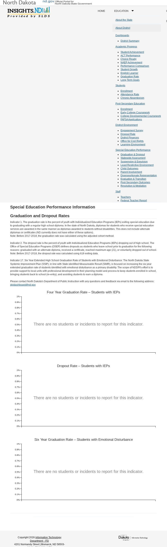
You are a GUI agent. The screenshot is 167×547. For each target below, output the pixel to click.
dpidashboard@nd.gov (23, 284)
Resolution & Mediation (133, 185)
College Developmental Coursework (141, 116)
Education (125, 12)
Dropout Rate (128, 134)
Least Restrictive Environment (137, 165)
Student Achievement (132, 52)
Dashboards (122, 35)
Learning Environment (133, 144)
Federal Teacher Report (134, 200)
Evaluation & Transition (133, 179)
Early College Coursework (135, 112)
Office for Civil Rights (132, 141)
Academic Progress (126, 46)
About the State (123, 20)
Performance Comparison (135, 66)
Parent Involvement (131, 172)
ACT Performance (130, 55)
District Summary (130, 40)
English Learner (129, 73)
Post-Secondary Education (130, 103)
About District (122, 27)
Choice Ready (128, 59)
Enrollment (127, 91)
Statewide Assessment (133, 158)
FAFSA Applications (131, 119)
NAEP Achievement (131, 62)
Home (101, 11)
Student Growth (129, 69)
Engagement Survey (132, 130)
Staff (117, 191)
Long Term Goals (130, 80)
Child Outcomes (129, 168)
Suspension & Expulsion (134, 161)
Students (120, 85)
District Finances (130, 137)
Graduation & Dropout (133, 154)
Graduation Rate (130, 76)
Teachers (126, 197)
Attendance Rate (130, 94)
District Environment (126, 125)
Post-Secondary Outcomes (135, 182)
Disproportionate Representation (139, 175)
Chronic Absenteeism (132, 97)
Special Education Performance (133, 150)
